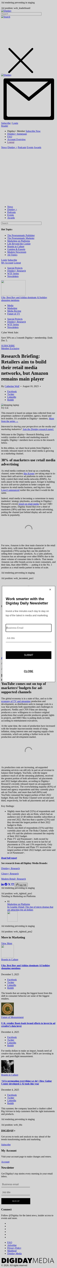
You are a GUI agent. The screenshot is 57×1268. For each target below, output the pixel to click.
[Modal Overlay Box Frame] (28, 634)
